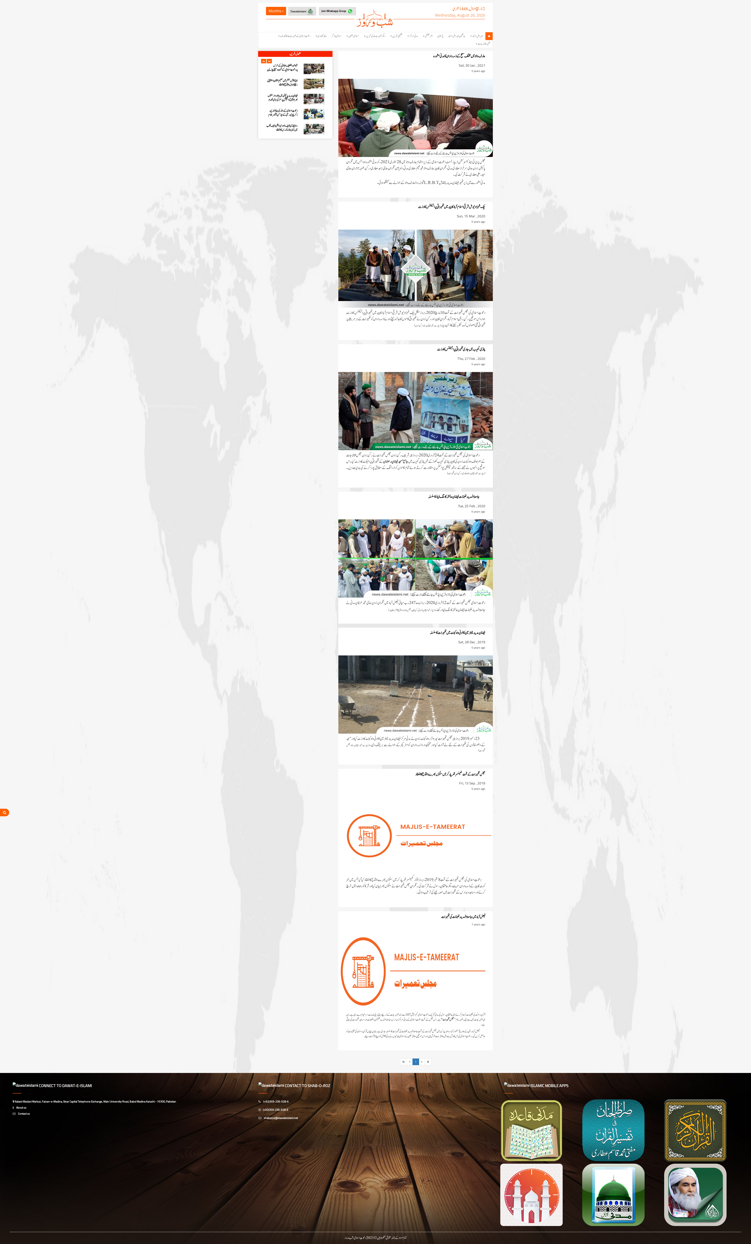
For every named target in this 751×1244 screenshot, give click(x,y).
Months (275, 11)
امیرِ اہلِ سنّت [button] (477, 36)
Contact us (23, 1113)
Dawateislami (299, 11)
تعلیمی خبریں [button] (397, 36)
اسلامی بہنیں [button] (353, 36)
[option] (295, 68)
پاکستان (440, 36)
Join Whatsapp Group (334, 11)
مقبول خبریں (295, 54)
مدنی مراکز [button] (413, 36)
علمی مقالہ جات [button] (484, 43)
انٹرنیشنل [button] (429, 36)
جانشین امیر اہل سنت (456, 36)
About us (21, 1107)
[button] (263, 61)
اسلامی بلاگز (336, 36)
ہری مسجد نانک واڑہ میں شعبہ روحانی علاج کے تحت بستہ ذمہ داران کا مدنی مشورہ (283, 99)
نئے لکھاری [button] (322, 36)
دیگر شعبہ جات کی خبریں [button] (375, 36)
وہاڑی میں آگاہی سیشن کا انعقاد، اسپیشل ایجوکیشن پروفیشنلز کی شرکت (283, 112)
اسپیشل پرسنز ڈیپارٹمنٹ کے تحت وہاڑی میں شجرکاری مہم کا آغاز (284, 127)
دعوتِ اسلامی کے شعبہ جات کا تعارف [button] (295, 36)
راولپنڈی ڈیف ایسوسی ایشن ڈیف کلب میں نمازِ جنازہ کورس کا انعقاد (282, 67)
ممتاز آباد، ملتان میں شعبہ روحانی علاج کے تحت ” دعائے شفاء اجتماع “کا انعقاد (283, 82)
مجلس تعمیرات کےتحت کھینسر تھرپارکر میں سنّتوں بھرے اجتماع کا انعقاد (450, 774)
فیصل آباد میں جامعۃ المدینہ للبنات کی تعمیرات (463, 917)
